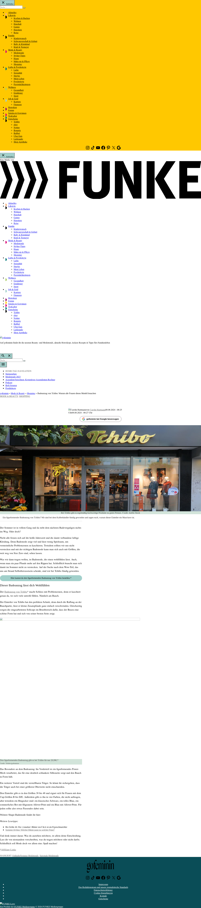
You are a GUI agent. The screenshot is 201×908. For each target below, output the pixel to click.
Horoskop (12, 107)
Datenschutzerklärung (103, 890)
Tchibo (17, 121)
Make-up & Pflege (22, 61)
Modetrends (19, 52)
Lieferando (18, 138)
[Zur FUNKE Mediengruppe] (100, 198)
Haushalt (17, 23)
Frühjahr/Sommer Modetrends (25, 855)
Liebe (16, 69)
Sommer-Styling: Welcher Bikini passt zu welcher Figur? (30, 830)
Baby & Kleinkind (22, 44)
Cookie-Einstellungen (103, 892)
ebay (16, 124)
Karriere (17, 101)
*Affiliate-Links (8, 849)
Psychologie (19, 81)
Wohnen (17, 21)
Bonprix (17, 130)
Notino (17, 127)
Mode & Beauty (15, 49)
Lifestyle (12, 15)
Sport (16, 95)
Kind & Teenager (21, 46)
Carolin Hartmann (97, 409)
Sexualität (18, 72)
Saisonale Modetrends (49, 855)
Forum (11, 110)
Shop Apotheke (20, 141)
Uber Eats (18, 136)
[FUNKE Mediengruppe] (7, 903)
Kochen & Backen (22, 18)
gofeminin (4, 393)
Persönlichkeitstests (22, 84)
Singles (17, 75)
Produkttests (10, 388)
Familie (11, 35)
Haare (16, 58)
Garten (17, 26)
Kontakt (103, 895)
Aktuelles (12, 12)
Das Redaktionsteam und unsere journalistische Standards (103, 887)
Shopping (18, 64)
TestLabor (12, 115)
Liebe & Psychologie (17, 67)
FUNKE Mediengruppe (24, 906)
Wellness (12, 87)
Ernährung (18, 92)
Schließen (10, 4)
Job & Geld (13, 98)
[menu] (3, 364)
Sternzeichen (11, 373)
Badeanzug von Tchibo (15, 591)
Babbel (17, 133)
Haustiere (18, 29)
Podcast (8, 382)
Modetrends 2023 (13, 376)
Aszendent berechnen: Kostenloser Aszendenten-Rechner (30, 379)
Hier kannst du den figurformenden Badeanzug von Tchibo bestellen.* (41, 578)
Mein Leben (19, 78)
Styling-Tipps (19, 55)
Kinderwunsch (20, 38)
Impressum (103, 884)
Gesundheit (19, 90)
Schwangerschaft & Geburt (25, 41)
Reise (16, 32)
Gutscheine (13, 118)
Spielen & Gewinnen (17, 113)
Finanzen (18, 104)
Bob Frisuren (11, 385)
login (1, 348)
